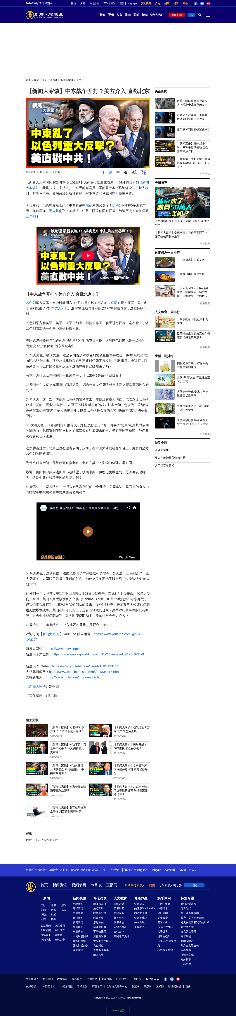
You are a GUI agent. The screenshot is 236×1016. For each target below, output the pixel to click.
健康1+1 (139, 903)
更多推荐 (205, 243)
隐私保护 (77, 979)
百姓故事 (186, 950)
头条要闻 (46, 925)
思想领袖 (98, 922)
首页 (28, 80)
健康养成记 (140, 917)
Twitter (202, 3)
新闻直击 (78, 922)
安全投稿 (106, 979)
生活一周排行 (164, 356)
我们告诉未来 (188, 903)
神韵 (73, 3)
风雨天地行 (187, 940)
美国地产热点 (121, 936)
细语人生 (98, 954)
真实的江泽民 (188, 931)
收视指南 (62, 979)
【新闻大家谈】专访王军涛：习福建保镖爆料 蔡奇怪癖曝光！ (132, 769)
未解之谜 (119, 903)
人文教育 (120, 898)
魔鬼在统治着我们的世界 (170, 457)
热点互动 (98, 908)
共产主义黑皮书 (190, 945)
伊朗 (115, 205)
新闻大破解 (99, 926)
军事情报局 (99, 931)
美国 (43, 909)
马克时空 (98, 945)
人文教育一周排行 (167, 312)
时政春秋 (98, 917)
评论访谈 (156, 14)
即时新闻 (46, 930)
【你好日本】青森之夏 (191, 274)
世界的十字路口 (102, 940)
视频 (111, 14)
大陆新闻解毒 (101, 950)
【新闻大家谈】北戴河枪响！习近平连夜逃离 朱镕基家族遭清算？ (132, 790)
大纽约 (42, 870)
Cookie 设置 (118, 1010)
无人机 (54, 211)
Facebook (196, 3)
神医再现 (139, 922)
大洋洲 (74, 870)
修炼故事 (186, 959)
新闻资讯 (59, 885)
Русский (169, 870)
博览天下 (46, 934)
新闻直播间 (177, 15)
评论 (43, 914)
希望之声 (97, 986)
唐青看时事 (99, 936)
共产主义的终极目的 (192, 917)
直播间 (111, 885)
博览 (145, 14)
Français (155, 870)
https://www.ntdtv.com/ (62, 649)
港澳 (53, 905)
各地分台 (94, 3)
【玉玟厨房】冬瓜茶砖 (191, 259)
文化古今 (119, 931)
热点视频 (60, 925)
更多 (188, 986)
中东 (85, 205)
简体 (112, 3)
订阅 (194, 885)
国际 (43, 905)
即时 (136, 14)
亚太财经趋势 (80, 945)
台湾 (53, 909)
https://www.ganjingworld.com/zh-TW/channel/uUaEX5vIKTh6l (98, 654)
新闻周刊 (78, 926)
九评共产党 (187, 926)
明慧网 (135, 986)
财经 (53, 914)
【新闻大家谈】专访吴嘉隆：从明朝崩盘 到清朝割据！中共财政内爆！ (68, 769)
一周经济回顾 (80, 936)
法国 (95, 870)
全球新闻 (78, 903)
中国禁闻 (78, 913)
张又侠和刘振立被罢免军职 (193, 129)
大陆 (43, 919)
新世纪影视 (174, 986)
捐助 (166, 3)
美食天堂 (162, 917)
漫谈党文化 (162, 449)
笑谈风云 (119, 908)
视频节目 (39, 80)
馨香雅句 (119, 917)
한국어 (193, 870)
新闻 (102, 14)
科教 (53, 919)
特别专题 (161, 442)
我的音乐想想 (165, 950)
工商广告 (186, 964)
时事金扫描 (99, 913)
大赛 (82, 3)
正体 (105, 3)
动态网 (148, 986)
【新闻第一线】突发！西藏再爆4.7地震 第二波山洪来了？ (193, 162)
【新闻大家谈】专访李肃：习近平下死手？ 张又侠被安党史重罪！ (68, 748)
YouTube (208, 3)
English (142, 870)
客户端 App (152, 979)
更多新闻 (205, 303)
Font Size (134, 171)
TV (192, 15)
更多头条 (205, 173)
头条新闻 (161, 91)
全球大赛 (60, 939)
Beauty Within (165, 926)
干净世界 (82, 986)
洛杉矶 (64, 870)
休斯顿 (85, 870)
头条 (119, 14)
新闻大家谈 (66, 80)
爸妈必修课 (120, 926)
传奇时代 (186, 908)
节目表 (96, 885)
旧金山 (104, 870)
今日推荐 (161, 182)
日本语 (181, 870)
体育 (64, 909)
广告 (157, 3)
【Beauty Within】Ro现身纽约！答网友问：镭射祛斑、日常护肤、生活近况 (192, 292)
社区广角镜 (79, 940)
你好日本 (162, 908)
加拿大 (53, 870)
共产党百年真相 (164, 465)
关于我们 (47, 979)
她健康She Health (144, 908)
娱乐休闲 (164, 898)
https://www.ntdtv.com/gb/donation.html (74, 677)
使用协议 (92, 979)
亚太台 (115, 870)
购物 (185, 3)
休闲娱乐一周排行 (167, 252)
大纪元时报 (66, 986)
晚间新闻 (78, 917)
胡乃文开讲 (140, 913)
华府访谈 (78, 931)
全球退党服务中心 (117, 986)
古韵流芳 (119, 913)
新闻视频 (79, 898)
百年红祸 (186, 936)
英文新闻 (146, 3)
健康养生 (141, 898)
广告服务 (121, 979)
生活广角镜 (163, 903)
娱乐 (64, 905)
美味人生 (162, 922)
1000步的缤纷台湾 (166, 943)
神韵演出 (46, 939)
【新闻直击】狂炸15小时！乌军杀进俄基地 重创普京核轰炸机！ (192, 147)
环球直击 (78, 908)
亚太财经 (78, 950)
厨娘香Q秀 (163, 936)
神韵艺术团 (48, 986)
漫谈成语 (119, 922)
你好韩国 (162, 913)
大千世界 (162, 931)
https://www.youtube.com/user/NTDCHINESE (85, 666)
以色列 (31, 216)
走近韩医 (139, 926)
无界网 (160, 986)
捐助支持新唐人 (135, 885)
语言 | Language (128, 3)
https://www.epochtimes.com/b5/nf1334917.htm (84, 672)
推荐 (128, 14)
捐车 (176, 3)
